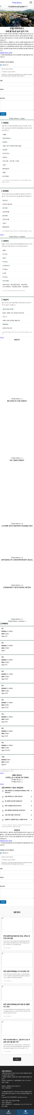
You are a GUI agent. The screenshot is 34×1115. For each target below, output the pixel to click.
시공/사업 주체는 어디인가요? (17, 815)
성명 (1, 80)
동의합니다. (6, 65)
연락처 (2, 89)
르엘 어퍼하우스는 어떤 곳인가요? (17, 797)
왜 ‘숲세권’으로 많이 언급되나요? (17, 801)
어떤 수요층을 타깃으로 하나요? (17, 806)
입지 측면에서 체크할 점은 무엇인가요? (17, 810)
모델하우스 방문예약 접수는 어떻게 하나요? (17, 820)
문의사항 (2, 98)
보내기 (3, 114)
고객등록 (25, 1113)
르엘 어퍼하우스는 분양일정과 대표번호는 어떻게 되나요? (17, 791)
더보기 (17, 1059)
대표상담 (8, 1113)
